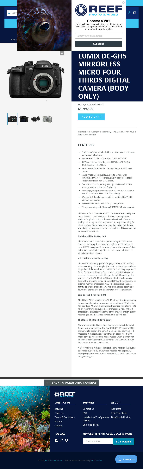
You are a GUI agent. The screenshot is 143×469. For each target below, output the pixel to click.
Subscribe (98, 44)
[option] (12, 119)
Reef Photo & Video (53, 460)
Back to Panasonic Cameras (73, 382)
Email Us (58, 413)
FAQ (85, 413)
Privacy (58, 421)
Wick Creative (96, 460)
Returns (58, 408)
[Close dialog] (123, 2)
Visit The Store (119, 413)
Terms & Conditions (64, 417)
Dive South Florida (120, 417)
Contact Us (88, 408)
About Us (116, 408)
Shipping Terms (91, 424)
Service (58, 425)
